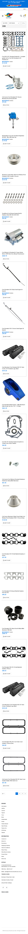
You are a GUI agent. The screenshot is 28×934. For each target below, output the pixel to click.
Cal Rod (3, 810)
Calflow (3, 808)
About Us (3, 841)
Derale (2, 821)
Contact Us (3, 838)
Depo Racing (4, 825)
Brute (2, 817)
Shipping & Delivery (5, 845)
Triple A (3, 812)
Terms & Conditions (5, 847)
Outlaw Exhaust (4, 823)
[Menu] (2, 16)
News (2, 856)
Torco (2, 815)
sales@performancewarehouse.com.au (13, 871)
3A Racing (3, 830)
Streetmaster (4, 819)
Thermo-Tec (4, 828)
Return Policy (4, 849)
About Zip (3, 858)
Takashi (3, 832)
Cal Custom (3, 806)
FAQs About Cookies (6, 852)
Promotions (3, 843)
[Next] (25, 793)
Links (24, 9)
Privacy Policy (4, 854)
